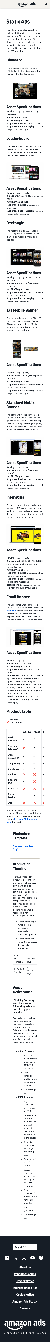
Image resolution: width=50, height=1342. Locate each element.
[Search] (46, 4)
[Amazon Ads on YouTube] (32, 1258)
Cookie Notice (25, 1295)
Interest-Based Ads (25, 1288)
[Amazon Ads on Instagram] (24, 1258)
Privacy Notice (25, 1281)
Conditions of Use (25, 1274)
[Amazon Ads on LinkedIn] (7, 1258)
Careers (25, 1308)
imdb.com (11, 610)
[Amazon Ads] (24, 4)
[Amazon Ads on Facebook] (41, 1258)
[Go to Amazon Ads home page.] (25, 1324)
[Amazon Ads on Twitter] (15, 1258)
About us (25, 1267)
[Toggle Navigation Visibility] (3, 4)
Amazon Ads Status (25, 1301)
